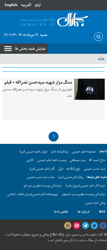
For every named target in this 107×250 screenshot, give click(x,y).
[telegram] (85, 226)
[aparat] (76, 226)
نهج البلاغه (73, 169)
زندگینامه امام (59, 151)
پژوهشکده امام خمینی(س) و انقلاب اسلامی (32, 194)
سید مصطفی (78, 160)
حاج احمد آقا (97, 160)
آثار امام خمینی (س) (42, 169)
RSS (102, 212)
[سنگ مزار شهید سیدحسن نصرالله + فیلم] (89, 89)
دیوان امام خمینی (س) (34, 151)
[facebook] (103, 226)
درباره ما (83, 212)
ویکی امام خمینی (95, 203)
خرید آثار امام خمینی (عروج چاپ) (85, 186)
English (11, 5)
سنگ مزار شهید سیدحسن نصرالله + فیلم (38, 82)
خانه (101, 59)
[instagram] (68, 226)
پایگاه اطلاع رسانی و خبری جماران (42, 234)
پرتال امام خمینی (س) (70, 177)
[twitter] (94, 226)
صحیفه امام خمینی (84, 151)
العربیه (26, 5)
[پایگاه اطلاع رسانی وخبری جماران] (53, 20)
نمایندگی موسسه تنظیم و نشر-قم (43, 186)
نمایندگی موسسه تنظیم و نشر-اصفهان (83, 194)
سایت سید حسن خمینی (40, 177)
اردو (38, 5)
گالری (30, 160)
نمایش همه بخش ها (30, 48)
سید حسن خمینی (94, 169)
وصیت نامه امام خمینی (51, 160)
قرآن (60, 169)
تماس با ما (61, 212)
